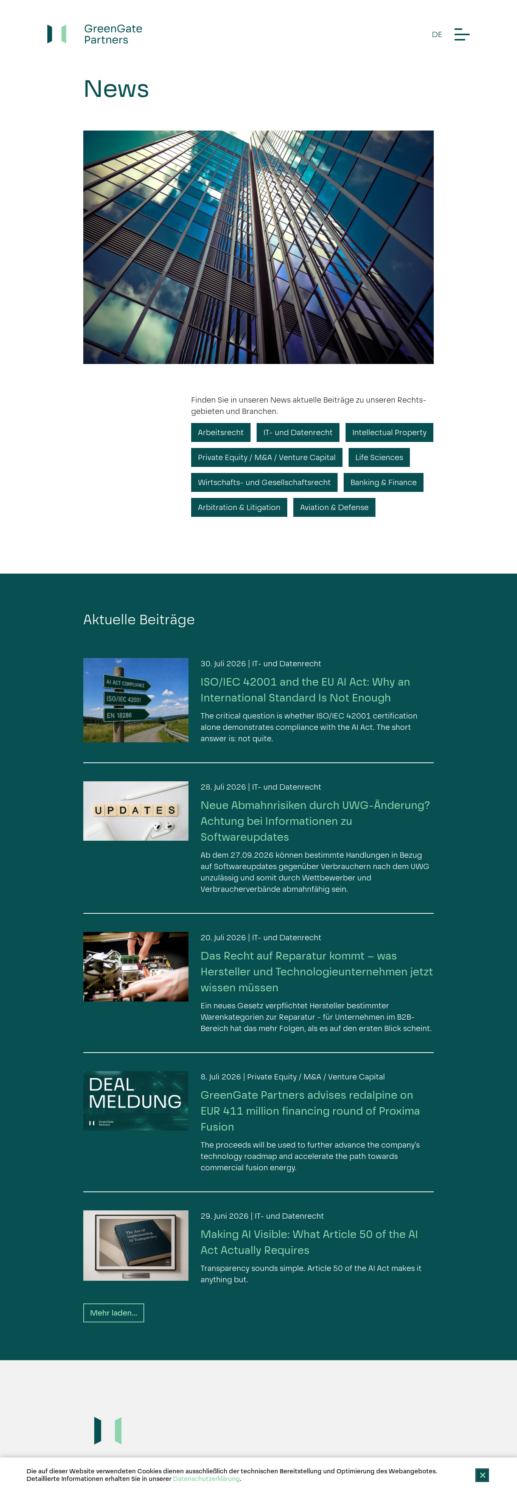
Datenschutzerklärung (206, 1479)
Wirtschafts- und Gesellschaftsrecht (264, 482)
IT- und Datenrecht (298, 432)
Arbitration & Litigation (239, 507)
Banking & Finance (383, 482)
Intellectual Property (389, 432)
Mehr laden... (113, 1313)
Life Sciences (379, 457)
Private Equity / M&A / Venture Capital (267, 457)
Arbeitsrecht (221, 432)
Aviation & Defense (334, 507)
